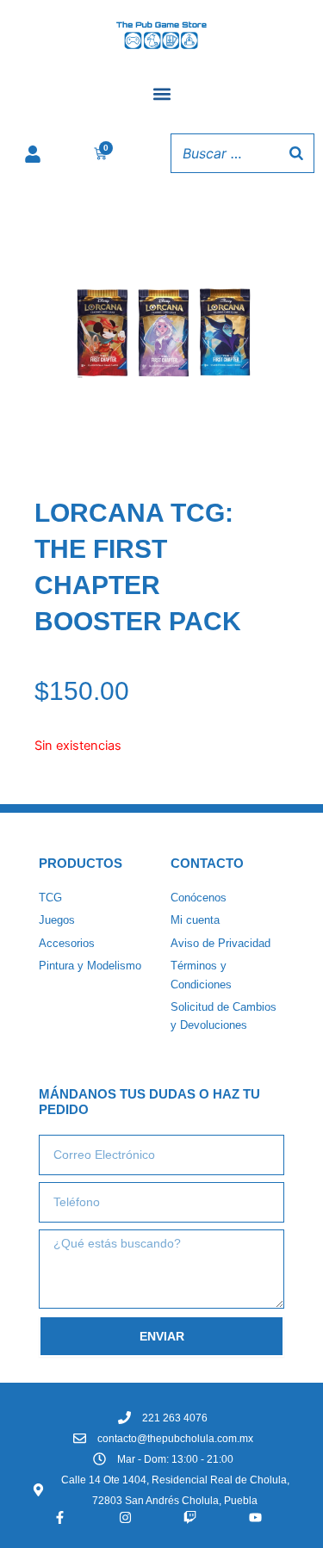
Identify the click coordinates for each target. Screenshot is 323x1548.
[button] (161, 93)
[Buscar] (296, 153)
